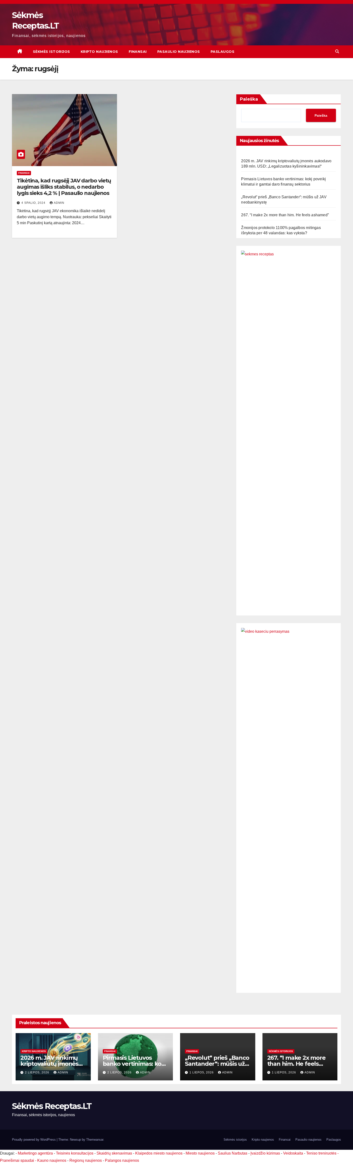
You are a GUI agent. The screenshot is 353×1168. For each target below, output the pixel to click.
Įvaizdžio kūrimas (265, 1153)
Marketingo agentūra (35, 1153)
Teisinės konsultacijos (74, 1153)
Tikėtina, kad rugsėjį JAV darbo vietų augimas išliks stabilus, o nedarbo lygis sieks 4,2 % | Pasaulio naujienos (64, 187)
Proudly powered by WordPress (34, 1139)
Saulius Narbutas (232, 1153)
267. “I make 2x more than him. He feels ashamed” (285, 215)
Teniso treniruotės (321, 1153)
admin (59, 203)
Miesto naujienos (200, 1153)
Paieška (249, 99)
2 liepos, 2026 (37, 1072)
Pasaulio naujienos (178, 51)
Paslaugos (223, 51)
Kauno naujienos (51, 1160)
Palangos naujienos (122, 1160)
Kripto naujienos (99, 51)
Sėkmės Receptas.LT (51, 1106)
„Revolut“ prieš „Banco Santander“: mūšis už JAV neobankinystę (217, 1063)
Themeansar (94, 1139)
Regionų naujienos (85, 1160)
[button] (337, 51)
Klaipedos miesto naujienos (159, 1153)
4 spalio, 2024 (33, 203)
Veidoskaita (293, 1153)
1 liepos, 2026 (202, 1072)
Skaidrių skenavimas (114, 1153)
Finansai (138, 51)
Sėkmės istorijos (51, 51)
